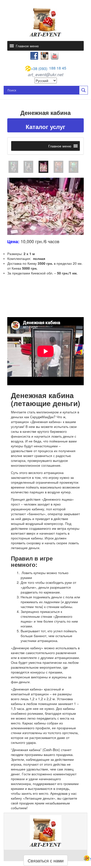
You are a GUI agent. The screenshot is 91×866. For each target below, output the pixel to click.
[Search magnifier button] (83, 90)
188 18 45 (48, 68)
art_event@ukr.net (45, 74)
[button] (27, 46)
